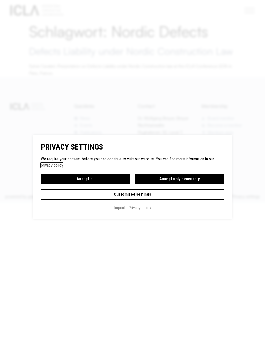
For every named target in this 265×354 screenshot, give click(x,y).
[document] (132, 177)
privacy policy (52, 165)
